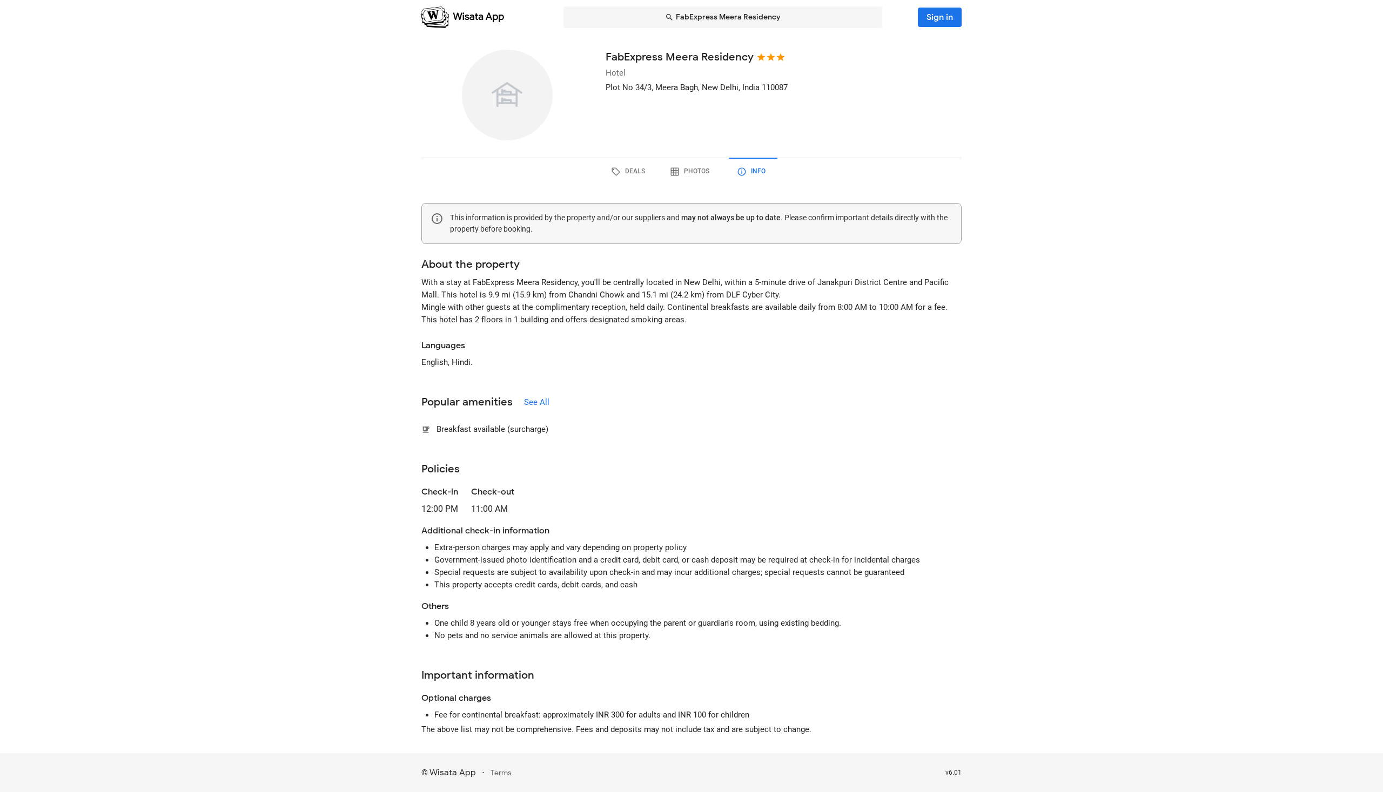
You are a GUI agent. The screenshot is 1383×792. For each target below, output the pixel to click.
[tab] (630, 172)
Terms (501, 772)
